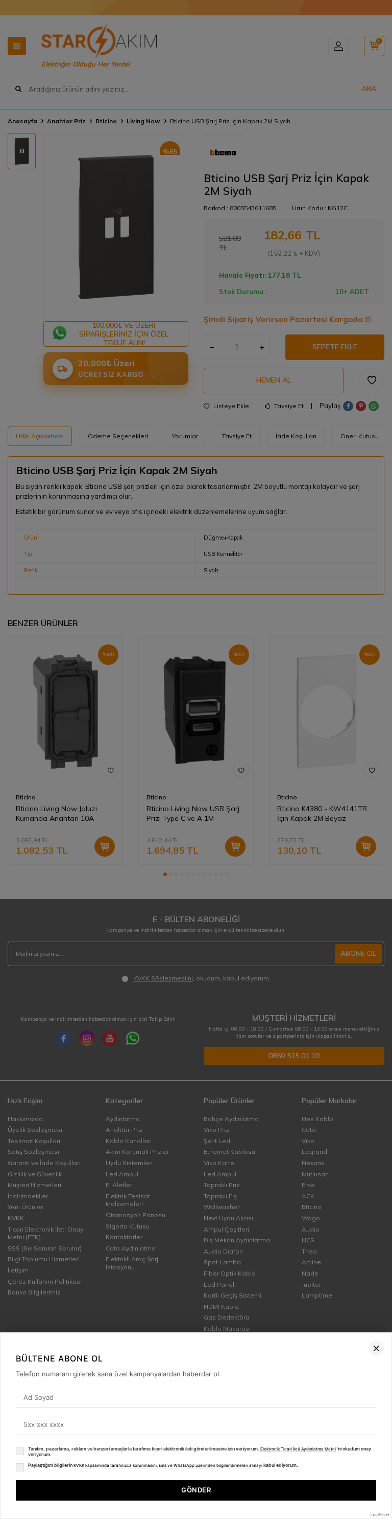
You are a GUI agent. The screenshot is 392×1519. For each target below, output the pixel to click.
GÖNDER (196, 1490)
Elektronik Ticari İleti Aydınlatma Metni (298, 1448)
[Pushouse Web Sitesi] (379, 1514)
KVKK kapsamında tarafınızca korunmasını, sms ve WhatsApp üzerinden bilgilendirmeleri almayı (168, 1465)
